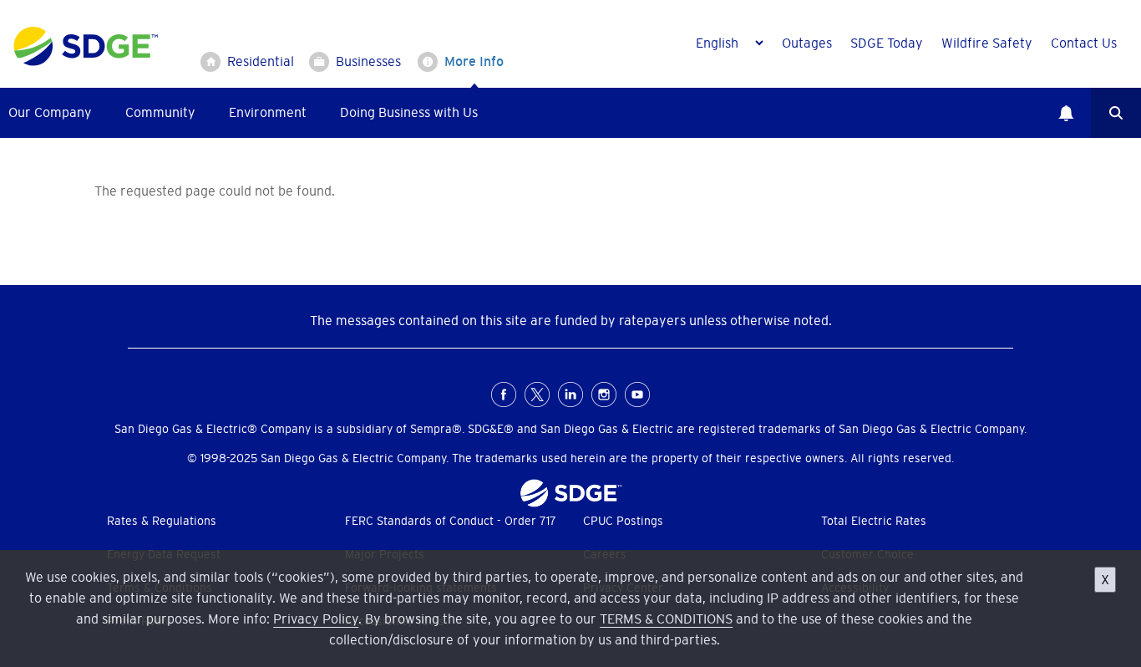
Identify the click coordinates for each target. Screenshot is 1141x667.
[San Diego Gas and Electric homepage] (86, 61)
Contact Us (1084, 42)
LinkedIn (570, 394)
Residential (260, 61)
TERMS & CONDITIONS (666, 618)
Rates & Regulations (161, 520)
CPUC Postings (623, 520)
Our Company (50, 112)
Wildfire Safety (986, 42)
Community (160, 112)
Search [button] (1116, 113)
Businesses (368, 61)
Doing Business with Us (409, 112)
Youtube (637, 394)
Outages (807, 42)
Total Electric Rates (873, 520)
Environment (268, 112)
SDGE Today (886, 42)
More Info (474, 61)
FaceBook (503, 394)
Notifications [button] (1066, 113)
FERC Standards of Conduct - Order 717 (450, 520)
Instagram (603, 394)
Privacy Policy (315, 618)
